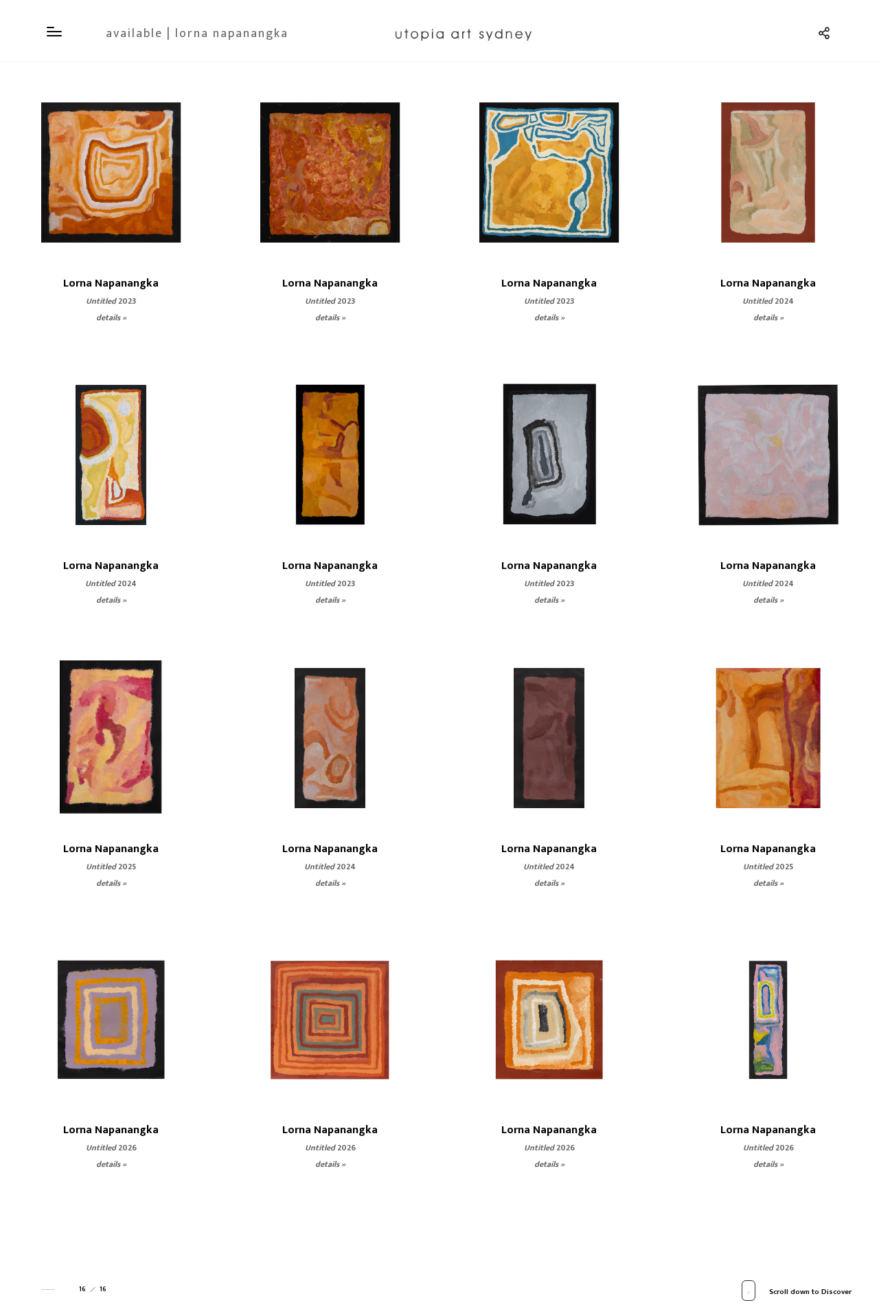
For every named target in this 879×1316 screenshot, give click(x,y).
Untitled (111, 301)
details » (111, 317)
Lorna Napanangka (111, 283)
